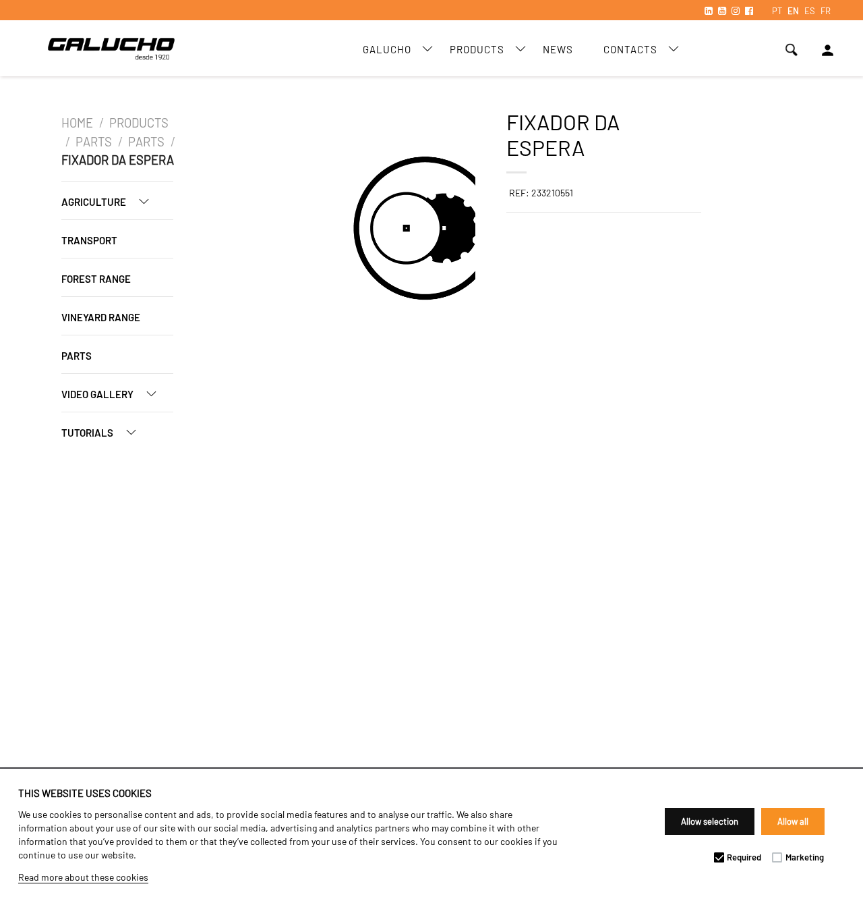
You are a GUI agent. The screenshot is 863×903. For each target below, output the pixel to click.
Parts (94, 141)
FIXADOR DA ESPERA (117, 160)
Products (477, 49)
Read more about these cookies (83, 877)
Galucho (387, 49)
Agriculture (94, 202)
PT (777, 10)
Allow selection (709, 821)
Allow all (792, 821)
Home (77, 122)
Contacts (630, 49)
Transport (89, 240)
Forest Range (96, 279)
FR (826, 10)
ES (809, 10)
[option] (295, 230)
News (558, 49)
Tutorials (88, 433)
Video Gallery (98, 394)
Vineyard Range (100, 317)
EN (793, 10)
